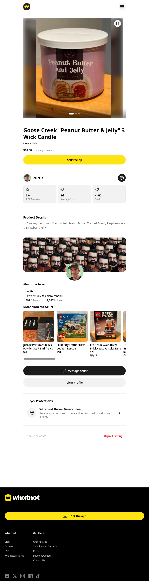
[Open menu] (122, 6)
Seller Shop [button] (74, 160)
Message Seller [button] (77, 371)
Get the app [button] (78, 516)
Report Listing (113, 436)
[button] (122, 178)
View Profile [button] (75, 382)
